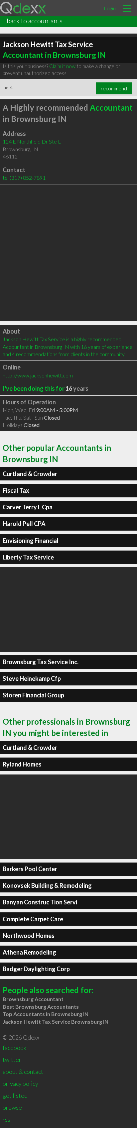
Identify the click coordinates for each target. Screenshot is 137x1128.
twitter (12, 1059)
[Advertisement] (68, 252)
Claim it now (62, 66)
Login (110, 8)
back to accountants (35, 21)
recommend (114, 88)
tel (24, 177)
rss (6, 1119)
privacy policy (20, 1083)
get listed (15, 1095)
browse (12, 1107)
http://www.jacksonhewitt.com (38, 375)
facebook (14, 1047)
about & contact (23, 1071)
